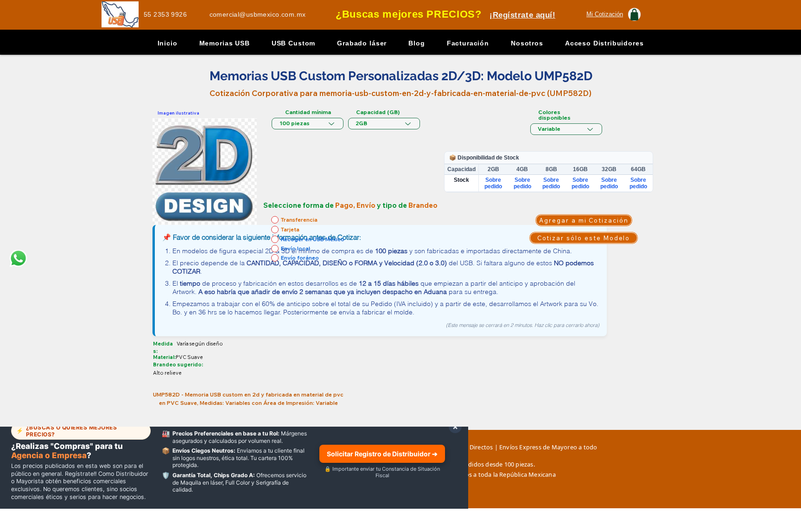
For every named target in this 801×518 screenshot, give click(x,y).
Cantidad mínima (308, 112)
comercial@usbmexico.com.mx (258, 14)
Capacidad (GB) (378, 112)
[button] (604, 14)
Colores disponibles (554, 115)
